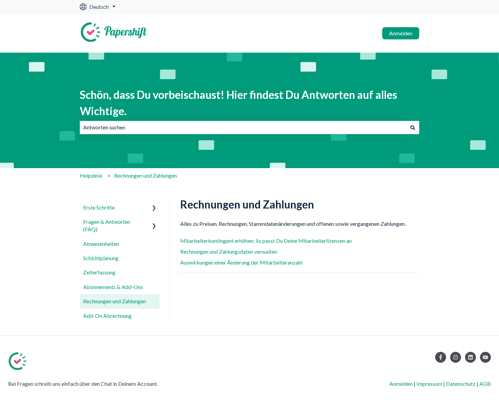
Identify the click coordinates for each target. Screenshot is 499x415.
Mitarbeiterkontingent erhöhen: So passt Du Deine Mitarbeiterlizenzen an (266, 240)
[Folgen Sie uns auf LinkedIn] (470, 357)
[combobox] (243, 127)
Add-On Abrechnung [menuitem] (107, 315)
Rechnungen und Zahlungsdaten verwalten (228, 251)
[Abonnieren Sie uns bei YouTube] (485, 357)
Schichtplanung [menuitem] (100, 258)
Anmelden (400, 33)
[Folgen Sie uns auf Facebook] (440, 357)
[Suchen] (412, 127)
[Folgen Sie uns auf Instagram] (455, 357)
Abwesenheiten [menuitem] (101, 243)
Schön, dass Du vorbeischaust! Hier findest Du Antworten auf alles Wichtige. (238, 103)
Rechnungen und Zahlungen (145, 175)
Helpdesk (91, 175)
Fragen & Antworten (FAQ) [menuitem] (106, 225)
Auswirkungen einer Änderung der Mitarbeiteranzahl (241, 262)
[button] (154, 208)
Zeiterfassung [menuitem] (99, 272)
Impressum (429, 383)
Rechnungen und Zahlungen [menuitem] (114, 301)
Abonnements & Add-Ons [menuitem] (113, 287)
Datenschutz (461, 383)
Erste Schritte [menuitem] (99, 207)
